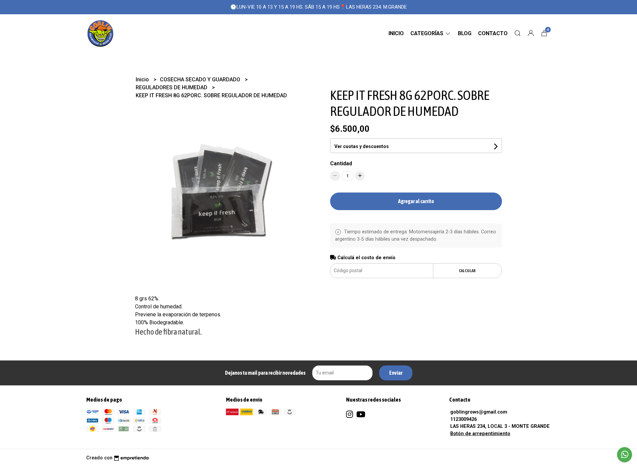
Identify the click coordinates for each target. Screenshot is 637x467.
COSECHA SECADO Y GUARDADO (201, 79)
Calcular (467, 270)
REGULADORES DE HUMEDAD (172, 87)
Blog (464, 33)
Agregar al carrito (416, 201)
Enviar (395, 373)
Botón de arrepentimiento (480, 433)
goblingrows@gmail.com (478, 412)
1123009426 (463, 419)
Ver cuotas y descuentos (361, 146)
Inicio (396, 33)
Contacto (493, 33)
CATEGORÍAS (427, 33)
